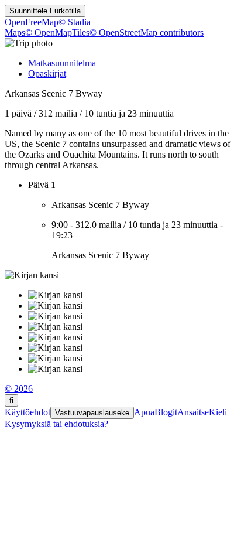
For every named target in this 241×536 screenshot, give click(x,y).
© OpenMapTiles (57, 32)
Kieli (218, 412)
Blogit (165, 412)
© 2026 (19, 389)
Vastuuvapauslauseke (92, 412)
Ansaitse (193, 412)
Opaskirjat (47, 73)
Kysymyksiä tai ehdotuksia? (56, 424)
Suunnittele (45, 10)
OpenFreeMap (31, 22)
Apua (144, 412)
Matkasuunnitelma (62, 63)
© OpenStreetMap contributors (146, 32)
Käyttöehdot (27, 412)
